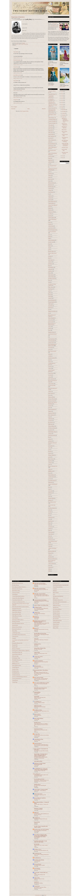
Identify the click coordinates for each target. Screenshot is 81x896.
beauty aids (50, 179)
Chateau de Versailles (16, 592)
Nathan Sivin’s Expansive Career (39, 878)
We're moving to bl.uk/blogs (38, 883)
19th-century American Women (39, 593)
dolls (49, 249)
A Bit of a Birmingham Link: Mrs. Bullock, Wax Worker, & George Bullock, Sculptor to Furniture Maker (41, 624)
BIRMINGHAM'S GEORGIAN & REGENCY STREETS (40, 621)
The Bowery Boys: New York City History (41, 829)
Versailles (50, 537)
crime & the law (51, 227)
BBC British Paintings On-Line (17, 583)
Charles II (50, 199)
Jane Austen (50, 347)
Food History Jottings (38, 710)
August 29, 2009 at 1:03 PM (17, 72)
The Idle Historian (37, 857)
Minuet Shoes (64, 129)
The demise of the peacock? (65, 153)
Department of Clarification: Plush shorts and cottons (65, 120)
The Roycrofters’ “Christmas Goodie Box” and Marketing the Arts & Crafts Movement (41, 781)
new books (50, 420)
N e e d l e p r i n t (37, 773)
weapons (50, 544)
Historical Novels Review (16, 629)
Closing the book (36, 837)
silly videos (50, 490)
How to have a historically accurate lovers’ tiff (41, 850)
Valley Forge (50, 534)
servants (49, 478)
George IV (50, 298)
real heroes (50, 462)
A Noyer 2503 (36, 765)
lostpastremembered (37, 743)
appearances (50, 160)
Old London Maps (15, 656)
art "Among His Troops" (52, 165)
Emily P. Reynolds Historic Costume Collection (20, 606)
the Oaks (50, 511)
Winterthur (50, 556)
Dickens (49, 245)
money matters (51, 393)
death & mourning (51, 240)
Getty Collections (15, 617)
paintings (50, 433)
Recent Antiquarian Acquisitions (40, 798)
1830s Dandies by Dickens (65, 138)
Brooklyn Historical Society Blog (40, 633)
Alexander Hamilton (51, 143)
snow (49, 494)
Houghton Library (51, 332)
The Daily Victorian (56, 613)
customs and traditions (52, 231)
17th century (50, 125)
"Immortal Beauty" (51, 112)
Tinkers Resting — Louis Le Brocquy (40, 790)
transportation (50, 517)
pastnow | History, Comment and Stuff (40, 789)
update (49, 530)
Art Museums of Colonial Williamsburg (52, 169)
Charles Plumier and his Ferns (38, 667)
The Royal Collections (16, 674)
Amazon (49, 65)
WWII (49, 571)
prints (49, 457)
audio (49, 171)
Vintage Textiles (15, 680)
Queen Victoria (51, 458)
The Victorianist (56, 618)
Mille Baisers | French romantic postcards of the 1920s (39, 764)
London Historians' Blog (38, 739)
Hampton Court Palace (52, 311)
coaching (50, 215)
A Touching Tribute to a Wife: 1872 (39, 770)
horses (49, 330)
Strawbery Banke (51, 498)
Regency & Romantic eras (52, 466)
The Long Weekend (37, 864)
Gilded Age (50, 303)
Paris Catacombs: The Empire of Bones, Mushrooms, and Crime (40, 888)
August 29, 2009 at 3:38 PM (17, 90)
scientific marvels (51, 476)
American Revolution (52, 150)
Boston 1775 (36, 628)
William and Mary (51, 551)
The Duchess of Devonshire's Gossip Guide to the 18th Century (40, 841)
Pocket (45, 895)
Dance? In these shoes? (64, 132)
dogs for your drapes (37, 869)
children (49, 208)
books (49, 181)
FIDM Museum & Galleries (17, 610)
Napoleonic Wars (51, 413)
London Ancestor (15, 636)
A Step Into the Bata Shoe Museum (40, 600)
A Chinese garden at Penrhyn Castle (39, 874)
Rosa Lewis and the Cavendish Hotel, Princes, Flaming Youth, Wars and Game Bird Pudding (41, 745)
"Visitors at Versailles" (52, 121)
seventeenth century (51, 480)
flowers (49, 280)
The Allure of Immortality (38, 649)
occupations (50, 429)
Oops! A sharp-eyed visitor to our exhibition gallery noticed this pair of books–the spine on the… (41, 724)
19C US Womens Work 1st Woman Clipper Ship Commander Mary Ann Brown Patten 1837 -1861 (41, 595)
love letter (50, 375)
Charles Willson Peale (52, 201)
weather (49, 546)
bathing (49, 175)
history (16, 44)
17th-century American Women (39, 583)
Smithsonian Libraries (57, 605)
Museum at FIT (51, 397)
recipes (49, 464)
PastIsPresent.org (37, 784)
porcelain (50, 451)
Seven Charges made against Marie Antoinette (41, 750)
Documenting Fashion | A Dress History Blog (41, 671)
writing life (50, 567)
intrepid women (51, 342)
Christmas (50, 210)
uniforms (50, 528)
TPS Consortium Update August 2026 (40, 794)
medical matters (51, 383)
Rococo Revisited (56, 603)
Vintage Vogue (14, 682)
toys (49, 515)
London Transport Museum (51, 371)
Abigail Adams (51, 134)
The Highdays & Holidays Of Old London (40, 818)
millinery (50, 391)
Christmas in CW (51, 211)
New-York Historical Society (39, 779)
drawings (50, 256)
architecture (50, 162)
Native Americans (51, 414)
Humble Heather (36, 617)
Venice (49, 536)
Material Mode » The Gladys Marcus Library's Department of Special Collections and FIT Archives (40, 755)
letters (49, 359)
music (49, 407)
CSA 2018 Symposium (52, 229)
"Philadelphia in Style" (52, 114)
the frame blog (36, 844)
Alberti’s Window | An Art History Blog (41, 605)
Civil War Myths (36, 719)
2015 (62, 96)
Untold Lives (36, 882)
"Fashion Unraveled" (52, 108)
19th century (50, 128)
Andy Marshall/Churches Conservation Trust (60, 585)
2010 (62, 106)
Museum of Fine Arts (52, 398)
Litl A (54, 594)
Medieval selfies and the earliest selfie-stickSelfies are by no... (40, 698)
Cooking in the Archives (38, 656)
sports (49, 496)
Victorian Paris (37, 886)
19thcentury (50, 130)
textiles (49, 509)
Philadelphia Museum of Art (17, 659)
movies (49, 395)
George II (50, 294)
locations (50, 366)
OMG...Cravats (55, 598)
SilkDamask (36, 812)
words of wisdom (51, 563)
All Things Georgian (38, 607)
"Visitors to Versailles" (52, 123)
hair (49, 309)
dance (49, 234)
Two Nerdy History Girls (30, 10)
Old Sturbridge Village (52, 431)
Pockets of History (15, 661)
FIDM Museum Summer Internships (39, 706)
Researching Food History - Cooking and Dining (41, 803)
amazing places (51, 145)
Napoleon (50, 411)
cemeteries (50, 197)
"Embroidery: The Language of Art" (51, 102)
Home (29, 108)
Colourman (55, 588)
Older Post (44, 108)
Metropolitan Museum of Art (17, 643)
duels (49, 258)
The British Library (15, 671)
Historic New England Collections (18, 623)
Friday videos (50, 287)
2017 (62, 93)
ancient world (50, 156)
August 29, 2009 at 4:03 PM (17, 97)
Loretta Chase (21, 44)
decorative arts (51, 242)
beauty (49, 177)
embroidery (50, 269)
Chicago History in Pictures (57, 586)
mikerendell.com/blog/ (38, 761)
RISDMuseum (50, 471)
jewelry (49, 349)
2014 (62, 98)
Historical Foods (15, 625)
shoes (49, 487)
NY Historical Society (52, 428)
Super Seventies (55, 607)
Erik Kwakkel (36, 696)
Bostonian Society (51, 182)
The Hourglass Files (37, 853)
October (63, 113)
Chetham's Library (37, 643)
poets (49, 449)
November (64, 111)
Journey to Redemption (37, 715)
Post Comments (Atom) (24, 111)
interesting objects (51, 338)
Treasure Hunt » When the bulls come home (41, 873)
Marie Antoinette (51, 378)
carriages (50, 190)
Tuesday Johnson (56, 624)
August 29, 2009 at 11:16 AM (17, 64)
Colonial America (51, 217)
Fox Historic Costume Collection (52, 285)
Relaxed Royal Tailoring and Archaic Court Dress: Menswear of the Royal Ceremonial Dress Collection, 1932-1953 (41, 673)
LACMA (49, 356)
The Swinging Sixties (56, 616)
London (49, 368)
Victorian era (50, 539)
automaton (50, 173)
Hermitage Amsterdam (16, 621)
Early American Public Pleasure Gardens (41, 682)
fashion (49, 272)
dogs (49, 247)
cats (49, 194)
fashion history (51, 274)
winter (49, 555)
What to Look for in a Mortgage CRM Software (41, 854)
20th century (50, 132)
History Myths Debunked (38, 718)
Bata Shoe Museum (15, 585)
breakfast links (51, 186)
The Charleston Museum (57, 609)
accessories (50, 138)
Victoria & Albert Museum (16, 678)
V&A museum (50, 532)
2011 (62, 104)
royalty (49, 473)
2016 (62, 95)
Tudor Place (50, 521)
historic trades (50, 321)
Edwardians (50, 263)
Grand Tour (50, 307)
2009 (62, 108)
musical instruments (51, 409)
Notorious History (51, 426)
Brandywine (50, 184)
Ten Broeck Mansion (52, 508)
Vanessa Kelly (15, 51)
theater (49, 513)
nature (49, 416)
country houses (51, 226)
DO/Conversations (37, 666)
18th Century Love (56, 583)
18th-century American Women (39, 588)
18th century (50, 127)
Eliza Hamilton (51, 267)
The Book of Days (15, 669)
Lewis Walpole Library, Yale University (19, 634)
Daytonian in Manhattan (38, 660)
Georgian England (51, 302)
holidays (50, 328)
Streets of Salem (37, 822)
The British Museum (15, 672)
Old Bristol (36, 823)
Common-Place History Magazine (18, 598)
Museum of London (51, 400)
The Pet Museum (37, 868)
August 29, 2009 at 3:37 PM (17, 78)
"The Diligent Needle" (52, 119)
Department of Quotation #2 (64, 124)
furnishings (50, 289)
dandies (49, 236)
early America (50, 260)
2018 (62, 91)
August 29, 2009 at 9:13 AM (17, 57)
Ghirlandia (55, 590)
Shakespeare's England (38, 808)
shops (49, 489)
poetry (49, 447)
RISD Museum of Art (15, 663)
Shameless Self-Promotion (52, 484)
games (49, 290)
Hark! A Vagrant (56, 592)
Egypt (49, 265)
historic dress (50, 319)
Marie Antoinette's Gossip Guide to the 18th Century (41, 749)
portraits (49, 453)
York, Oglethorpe (36, 693)
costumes (50, 224)
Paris (49, 437)
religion (49, 469)
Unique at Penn (37, 877)
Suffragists (50, 500)
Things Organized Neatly (57, 620)
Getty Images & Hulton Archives (17, 619)
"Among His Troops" (52, 94)
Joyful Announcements (52, 351)
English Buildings (37, 692)
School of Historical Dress (16, 665)
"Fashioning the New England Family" (51, 110)
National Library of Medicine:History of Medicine (20, 650)
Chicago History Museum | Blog (40, 648)
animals (49, 158)
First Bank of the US (51, 278)
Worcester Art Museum (52, 558)
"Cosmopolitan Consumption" (51, 99)
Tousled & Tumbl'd (56, 622)
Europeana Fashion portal (16, 608)
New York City (51, 422)
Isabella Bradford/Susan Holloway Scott (52, 345)
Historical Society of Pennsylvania (51, 324)
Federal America (51, 276)
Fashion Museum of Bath (16, 614)
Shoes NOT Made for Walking (65, 141)
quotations (26, 44)
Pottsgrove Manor (51, 455)
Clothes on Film (37, 652)
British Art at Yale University (17, 588)
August (63, 116)
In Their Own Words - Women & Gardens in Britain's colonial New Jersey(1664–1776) (41, 679)
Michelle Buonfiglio (17, 60)
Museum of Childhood (16, 648)
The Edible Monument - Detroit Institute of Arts (41, 711)
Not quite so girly (65, 147)
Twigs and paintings (37, 860)
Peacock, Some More (64, 150)
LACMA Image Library (16, 632)
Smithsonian (50, 492)
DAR (49, 238)
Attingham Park (37, 612)
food (49, 282)
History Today (14, 630)
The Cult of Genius (56, 611)
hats (49, 313)
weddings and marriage (52, 548)
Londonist (14, 638)
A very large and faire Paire (38, 809)
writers (49, 565)
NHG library (50, 424)
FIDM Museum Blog (37, 705)
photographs (50, 445)
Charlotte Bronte (51, 203)
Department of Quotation (17, 17)
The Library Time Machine (39, 859)
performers (50, 441)
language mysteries (51, 357)
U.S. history (50, 526)
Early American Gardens (38, 677)
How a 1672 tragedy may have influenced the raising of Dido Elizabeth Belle (41, 609)
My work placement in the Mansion (39, 613)
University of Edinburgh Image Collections (19, 676)
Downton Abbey (51, 251)
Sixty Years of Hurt (37, 740)
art (48, 163)
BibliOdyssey (36, 616)
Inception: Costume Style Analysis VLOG (40, 653)
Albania (49, 141)
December (64, 109)
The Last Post (36, 644)
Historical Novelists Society (17, 627)
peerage (49, 439)
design (49, 243)
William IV (50, 553)
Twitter (49, 524)
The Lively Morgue (56, 614)
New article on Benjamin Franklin (39, 688)
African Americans (51, 140)
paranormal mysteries (52, 435)
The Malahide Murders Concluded (39, 865)
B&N (52, 65)
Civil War (50, 213)
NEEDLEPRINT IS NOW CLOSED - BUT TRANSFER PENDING (41, 775)
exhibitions (50, 271)
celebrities (50, 195)
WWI (49, 569)
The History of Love (37, 849)
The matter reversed (37, 798)
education (50, 261)
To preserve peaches (37, 657)
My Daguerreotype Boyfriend (58, 596)
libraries (49, 361)
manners (49, 377)
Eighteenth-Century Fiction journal (40, 687)
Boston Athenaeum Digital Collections (19, 586)
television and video (51, 505)
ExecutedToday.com (37, 701)
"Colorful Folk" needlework (51, 96)
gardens (49, 292)
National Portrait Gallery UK (17, 652)
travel (49, 519)
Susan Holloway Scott (17, 75)
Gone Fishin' (50, 305)
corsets (49, 222)
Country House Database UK (17, 599)
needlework (50, 418)
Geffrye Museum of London (17, 615)
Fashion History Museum (16, 612)
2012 (62, 102)
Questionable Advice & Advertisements (60, 601)
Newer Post (13, 108)
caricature (50, 188)
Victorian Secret (56, 625)
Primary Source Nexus (38, 793)
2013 (62, 100)
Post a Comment (14, 106)
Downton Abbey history (52, 253)
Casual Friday (50, 192)
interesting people (51, 340)
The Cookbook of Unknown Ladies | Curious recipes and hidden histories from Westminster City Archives (40, 835)
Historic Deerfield (51, 318)
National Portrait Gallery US (17, 654)
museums (50, 405)
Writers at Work (55, 627)
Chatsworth (36, 638)
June (63, 157)
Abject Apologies (51, 136)
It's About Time (37, 734)
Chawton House (15, 594)
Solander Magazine (15, 667)
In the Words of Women (38, 728)
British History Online (16, 590)
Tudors (49, 522)
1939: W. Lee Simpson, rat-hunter (39, 702)
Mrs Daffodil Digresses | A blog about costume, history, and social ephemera (41, 769)
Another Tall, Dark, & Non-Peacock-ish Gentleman (65, 144)
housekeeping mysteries (52, 334)
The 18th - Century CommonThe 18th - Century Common (41, 827)
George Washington (51, 300)
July (63, 155)
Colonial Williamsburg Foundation (18, 596)
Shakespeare (50, 482)
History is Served (37, 714)
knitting (49, 354)
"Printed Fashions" (51, 117)
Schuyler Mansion (51, 474)
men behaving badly (51, 385)
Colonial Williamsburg (52, 219)
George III (50, 296)
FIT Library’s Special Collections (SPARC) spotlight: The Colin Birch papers (40, 758)
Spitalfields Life (37, 817)
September (64, 115)
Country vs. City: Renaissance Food (18, 601)
